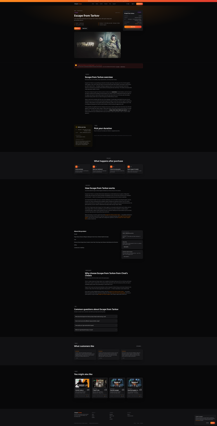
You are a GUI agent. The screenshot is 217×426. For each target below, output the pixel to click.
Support (114, 3)
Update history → (118, 12)
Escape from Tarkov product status (112, 214)
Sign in (133, 3)
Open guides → (126, 246)
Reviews (105, 3)
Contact (111, 419)
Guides (101, 3)
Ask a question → (127, 256)
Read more (85, 28)
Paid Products (80, 10)
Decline (207, 422)
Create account (130, 415)
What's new (112, 415)
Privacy (138, 423)
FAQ (110, 3)
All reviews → (139, 346)
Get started (139, 3)
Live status (117, 66)
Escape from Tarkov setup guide (118, 292)
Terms (135, 423)
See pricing (77, 28)
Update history (122, 66)
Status (97, 3)
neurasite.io (96, 423)
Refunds (141, 423)
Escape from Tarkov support (104, 294)
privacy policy (198, 420)
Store (93, 3)
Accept (213, 422)
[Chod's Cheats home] (78, 3)
